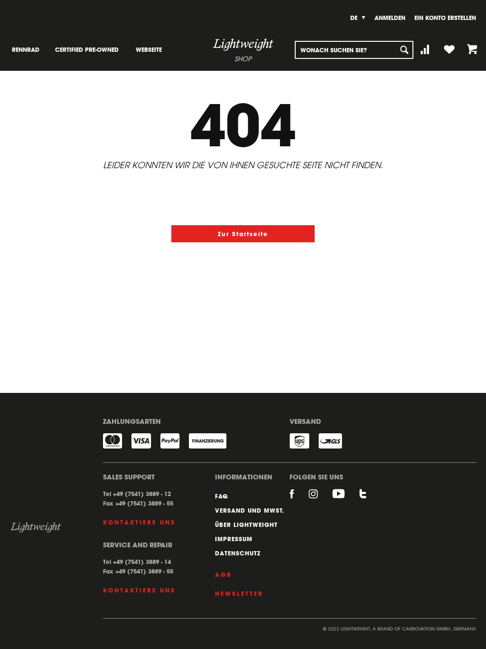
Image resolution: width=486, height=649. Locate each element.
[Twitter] (363, 498)
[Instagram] (320, 498)
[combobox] (354, 50)
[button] (357, 18)
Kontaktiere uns (139, 522)
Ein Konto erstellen (445, 17)
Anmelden (389, 17)
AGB (223, 574)
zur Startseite (243, 234)
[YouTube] (345, 498)
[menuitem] (25, 49)
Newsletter (239, 593)
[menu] (92, 49)
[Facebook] (299, 498)
